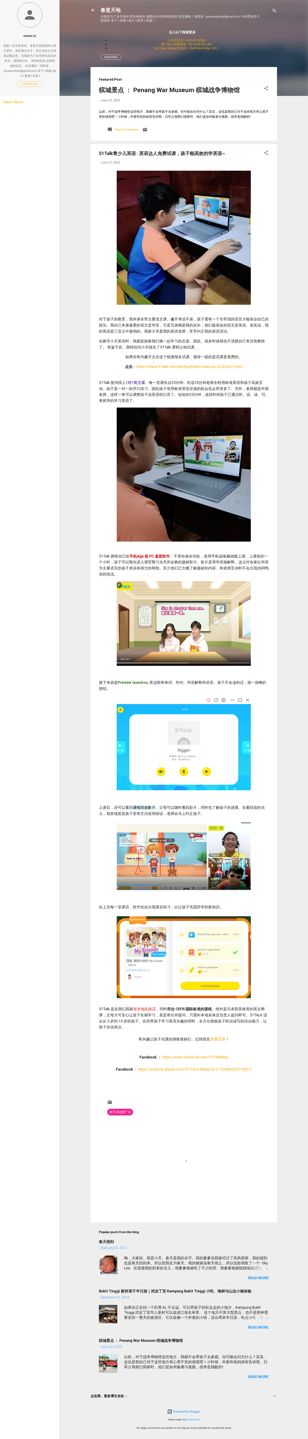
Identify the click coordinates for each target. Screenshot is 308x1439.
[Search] (274, 11)
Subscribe (111, 57)
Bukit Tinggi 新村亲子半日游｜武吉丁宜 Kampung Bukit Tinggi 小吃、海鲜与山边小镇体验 (175, 1291)
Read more (258, 1278)
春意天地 (111, 10)
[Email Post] (145, 131)
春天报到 (106, 1241)
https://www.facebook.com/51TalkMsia (195, 1057)
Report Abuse (13, 102)
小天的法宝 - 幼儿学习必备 (186, 40)
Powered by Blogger (186, 1411)
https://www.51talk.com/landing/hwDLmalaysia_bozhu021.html (189, 366)
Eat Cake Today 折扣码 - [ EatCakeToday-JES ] (186, 48)
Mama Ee (29, 35)
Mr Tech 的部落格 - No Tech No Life (186, 44)
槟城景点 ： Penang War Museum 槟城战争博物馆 (169, 90)
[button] (266, 89)
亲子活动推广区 (120, 1112)
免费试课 (217, 1039)
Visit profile (30, 84)
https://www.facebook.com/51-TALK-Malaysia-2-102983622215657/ (195, 1069)
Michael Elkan (193, 1419)
